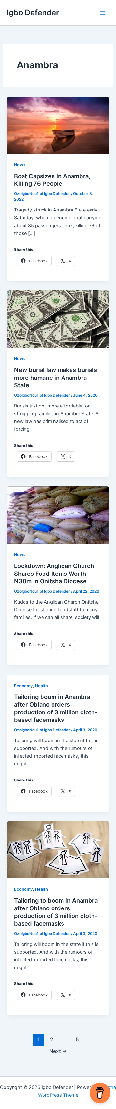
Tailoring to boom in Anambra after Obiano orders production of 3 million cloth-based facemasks (56, 912)
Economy (23, 685)
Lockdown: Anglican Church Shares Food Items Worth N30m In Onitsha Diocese (54, 573)
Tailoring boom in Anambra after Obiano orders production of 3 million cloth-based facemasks (56, 708)
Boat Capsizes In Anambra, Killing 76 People (52, 179)
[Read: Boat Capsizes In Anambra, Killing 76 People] (58, 125)
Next (58, 1051)
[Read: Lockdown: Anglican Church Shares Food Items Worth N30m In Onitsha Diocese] (58, 515)
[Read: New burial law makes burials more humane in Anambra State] (58, 319)
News (19, 164)
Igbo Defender (32, 12)
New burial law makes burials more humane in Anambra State (55, 377)
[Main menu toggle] (103, 13)
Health (41, 685)
